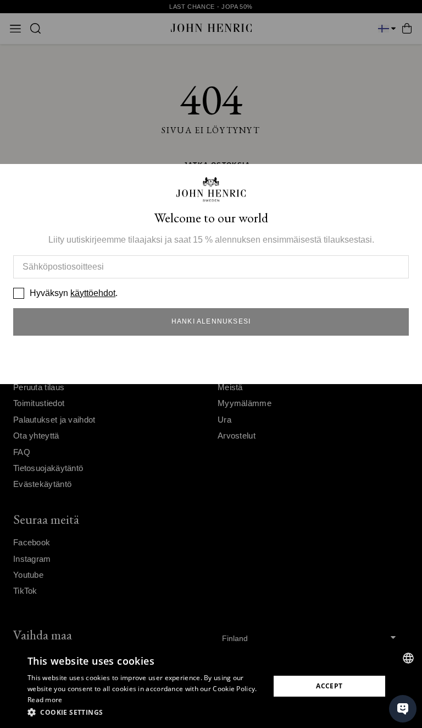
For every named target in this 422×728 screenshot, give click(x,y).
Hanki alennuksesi (211, 321)
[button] (145, 712)
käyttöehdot (92, 293)
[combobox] (408, 658)
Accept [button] (329, 686)
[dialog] (211, 686)
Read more (45, 699)
